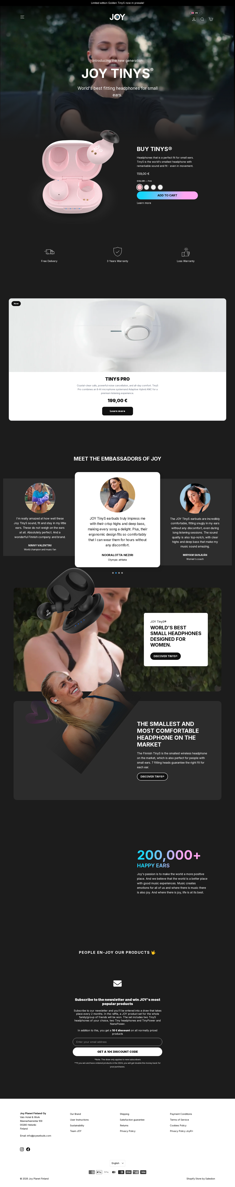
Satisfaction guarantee (132, 1119)
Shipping (124, 1113)
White (146, 187)
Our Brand (75, 1113)
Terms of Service (179, 1119)
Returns (124, 1125)
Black (153, 187)
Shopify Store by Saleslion (201, 1178)
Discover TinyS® (165, 656)
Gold (160, 187)
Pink (139, 187)
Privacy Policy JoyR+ (181, 1131)
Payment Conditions (181, 1113)
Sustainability (77, 1125)
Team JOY (75, 1131)
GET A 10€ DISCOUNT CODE (117, 1051)
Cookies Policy (178, 1125)
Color (144, 181)
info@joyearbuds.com (39, 1135)
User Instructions (79, 1119)
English (115, 1163)
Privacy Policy (127, 1131)
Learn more (144, 203)
